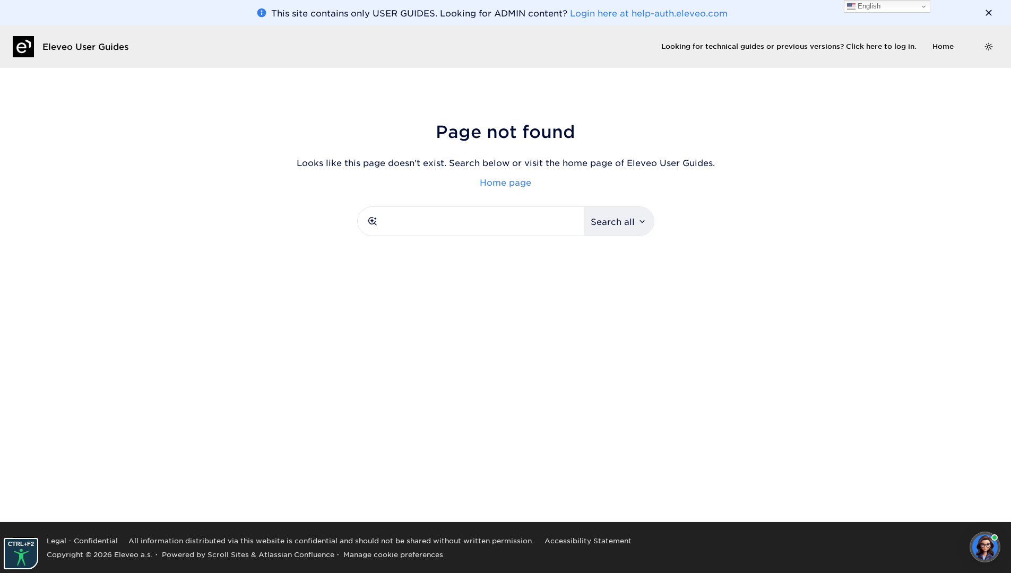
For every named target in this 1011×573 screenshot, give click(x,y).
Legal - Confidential (82, 540)
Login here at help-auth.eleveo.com (649, 12)
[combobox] (471, 221)
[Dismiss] (988, 12)
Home (943, 46)
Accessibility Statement (588, 540)
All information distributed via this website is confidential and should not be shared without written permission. (331, 540)
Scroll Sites (228, 554)
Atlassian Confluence (296, 554)
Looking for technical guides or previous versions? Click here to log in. (789, 46)
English (868, 6)
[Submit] (372, 221)
